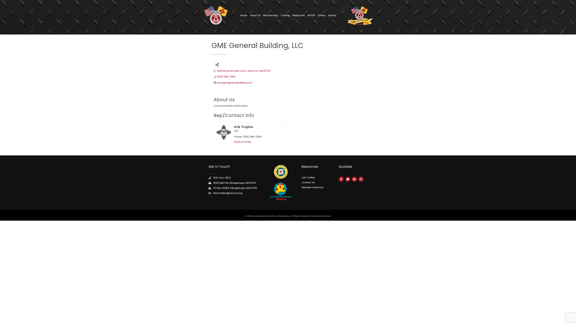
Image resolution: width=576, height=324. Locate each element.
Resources (298, 15)
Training (285, 15)
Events (332, 15)
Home (243, 15)
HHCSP (311, 15)
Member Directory (313, 187)
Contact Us (308, 182)
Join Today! (308, 177)
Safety (322, 15)
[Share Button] (217, 64)
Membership (270, 15)
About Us (255, 15)
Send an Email (242, 142)
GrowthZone (325, 216)
